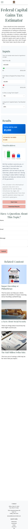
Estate (14, 525)
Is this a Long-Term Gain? (10, 93)
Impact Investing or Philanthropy (9, 287)
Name (2, 220)
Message (2, 238)
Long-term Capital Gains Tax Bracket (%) (14, 103)
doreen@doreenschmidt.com (14, 516)
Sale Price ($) (6, 60)
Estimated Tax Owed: (9, 137)
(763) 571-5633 (15, 506)
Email (1, 229)
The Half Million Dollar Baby (13, 352)
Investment (14, 523)
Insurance (14, 526)
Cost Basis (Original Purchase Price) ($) (13, 76)
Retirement (14, 521)
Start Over (14, 202)
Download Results (14, 206)
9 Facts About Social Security (13, 321)
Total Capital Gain (10, 127)
